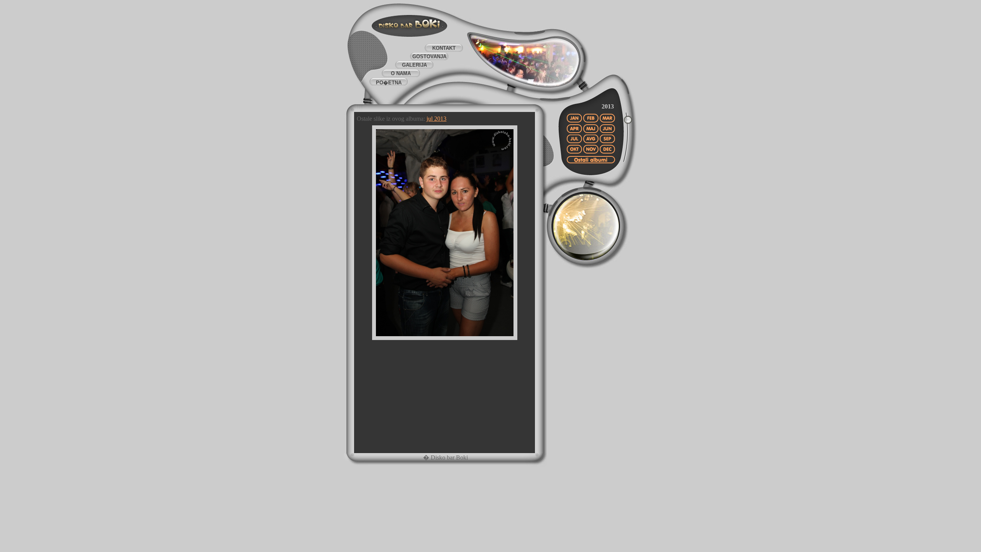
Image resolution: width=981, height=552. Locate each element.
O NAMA (401, 73)
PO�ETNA (389, 82)
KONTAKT (444, 48)
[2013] (591, 162)
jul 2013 (436, 118)
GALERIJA (414, 65)
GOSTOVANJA (429, 56)
